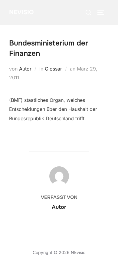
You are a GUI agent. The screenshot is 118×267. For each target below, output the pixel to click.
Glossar (53, 69)
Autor (25, 69)
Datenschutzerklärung (31, 245)
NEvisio (21, 12)
